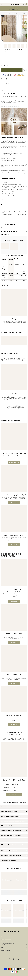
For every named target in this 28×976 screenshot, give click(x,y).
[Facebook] (1, 78)
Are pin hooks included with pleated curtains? (11, 830)
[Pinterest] (6, 78)
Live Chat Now (4, 941)
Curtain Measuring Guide (14, 794)
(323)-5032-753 (10, 943)
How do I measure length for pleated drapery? (11, 816)
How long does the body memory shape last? (11, 855)
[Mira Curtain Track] (14, 572)
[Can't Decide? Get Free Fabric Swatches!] (14, 436)
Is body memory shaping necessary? (9, 850)
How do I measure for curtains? (8, 806)
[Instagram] (13, 959)
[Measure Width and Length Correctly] (14, 518)
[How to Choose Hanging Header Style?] (14, 478)
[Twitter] (3, 78)
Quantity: (3, 63)
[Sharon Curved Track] (14, 617)
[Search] (5, 4)
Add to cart (11, 70)
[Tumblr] (9, 78)
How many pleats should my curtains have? (11, 835)
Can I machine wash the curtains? (8, 860)
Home (2, 13)
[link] (14, 8)
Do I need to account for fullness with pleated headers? (13, 821)
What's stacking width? (6, 825)
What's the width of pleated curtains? (9, 811)
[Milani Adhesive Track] (14, 699)
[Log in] (23, 4)
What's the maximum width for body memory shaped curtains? (13, 845)
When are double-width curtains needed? (10, 840)
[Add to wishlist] (25, 70)
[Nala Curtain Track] (14, 658)
